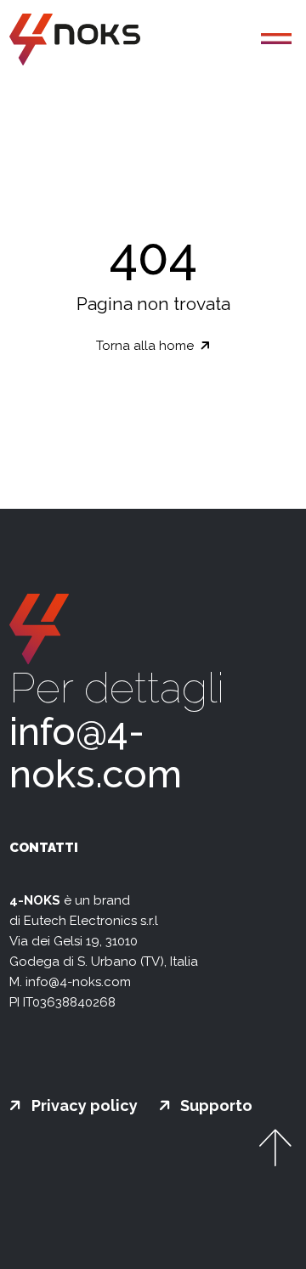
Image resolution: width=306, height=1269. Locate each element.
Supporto (214, 1105)
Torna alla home (146, 345)
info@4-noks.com (95, 753)
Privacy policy (83, 1105)
